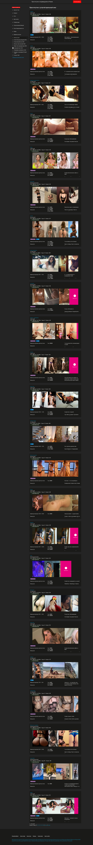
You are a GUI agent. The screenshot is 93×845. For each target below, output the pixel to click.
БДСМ (25, 840)
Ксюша (31, 352)
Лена (31, 147)
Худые (76, 839)
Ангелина (32, 283)
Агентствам (22, 836)
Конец (49, 825)
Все (50, 840)
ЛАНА (31, 215)
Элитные (46, 839)
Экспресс (29, 840)
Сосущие (21, 840)
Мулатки (73, 839)
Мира (31, 792)
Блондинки (14, 839)
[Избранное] (70, 2)
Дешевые (43, 840)
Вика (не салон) (33, 455)
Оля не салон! (33, 420)
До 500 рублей (55, 840)
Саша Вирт (32, 758)
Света (31, 113)
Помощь (34, 836)
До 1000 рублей (61, 840)
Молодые (38, 840)
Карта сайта (47, 836)
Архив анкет (40, 836)
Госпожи (17, 840)
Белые (69, 839)
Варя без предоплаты (34, 80)
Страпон (19, 839)
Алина (31, 45)
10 (43, 825)
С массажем (24, 839)
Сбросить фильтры (16, 7)
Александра (32, 690)
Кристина (32, 386)
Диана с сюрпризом (34, 317)
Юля (31, 555)
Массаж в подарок (34, 725)
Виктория (32, 181)
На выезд (51, 839)
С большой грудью (32, 839)
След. (46, 825)
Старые (46, 840)
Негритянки (64, 839)
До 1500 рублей (69, 840)
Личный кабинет (77, 1)
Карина (31, 11)
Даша (31, 489)
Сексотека (29, 836)
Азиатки (55, 839)
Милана (31, 522)
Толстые (59, 839)
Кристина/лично (33, 250)
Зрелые (33, 840)
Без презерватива (40, 839)
